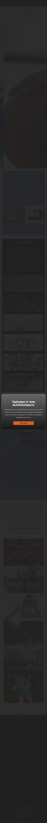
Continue (23, 423)
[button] (43, 397)
